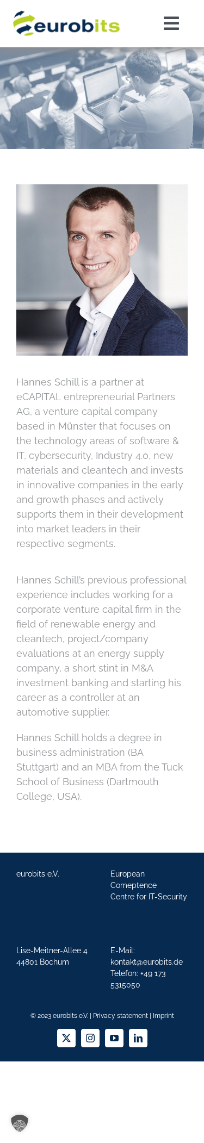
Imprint (163, 1016)
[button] (19, 1123)
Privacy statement (120, 1016)
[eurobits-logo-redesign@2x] (66, 10)
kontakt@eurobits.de (146, 962)
